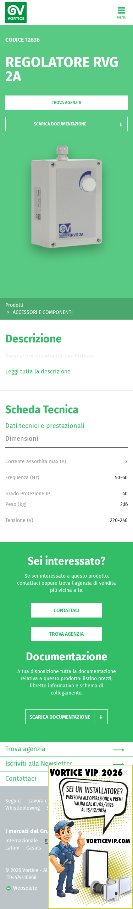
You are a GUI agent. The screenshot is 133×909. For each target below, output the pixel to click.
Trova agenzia (66, 103)
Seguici (13, 801)
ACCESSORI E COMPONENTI (43, 312)
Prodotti (14, 305)
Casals (33, 848)
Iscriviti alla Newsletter (38, 764)
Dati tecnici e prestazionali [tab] (44, 426)
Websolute (24, 888)
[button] (66, 124)
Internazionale (21, 840)
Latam (12, 848)
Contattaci (66, 610)
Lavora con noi (45, 801)
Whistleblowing (22, 808)
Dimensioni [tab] (21, 439)
